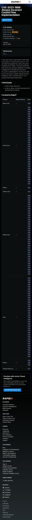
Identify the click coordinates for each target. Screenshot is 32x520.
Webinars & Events (8, 451)
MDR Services (7, 408)
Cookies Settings (7, 516)
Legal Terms (5, 503)
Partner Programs (8, 436)
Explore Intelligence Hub (12, 390)
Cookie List (5, 512)
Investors (5, 438)
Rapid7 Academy (8, 471)
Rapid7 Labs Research (9, 453)
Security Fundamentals (9, 457)
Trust (4, 510)
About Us (5, 429)
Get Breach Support (9, 420)
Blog (4, 447)
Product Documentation (10, 468)
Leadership (6, 431)
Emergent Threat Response (11, 449)
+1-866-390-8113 (8, 480)
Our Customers (7, 435)
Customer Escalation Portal (11, 473)
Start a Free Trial (8, 416)
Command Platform (8, 404)
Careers (5, 440)
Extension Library (8, 469)
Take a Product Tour (9, 418)
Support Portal (7, 466)
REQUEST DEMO (7, 20)
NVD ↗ (5, 53)
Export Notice (6, 507)
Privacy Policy (6, 505)
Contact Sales (7, 422)
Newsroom (6, 433)
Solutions (5, 410)
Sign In (5, 464)
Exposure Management (9, 406)
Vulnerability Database (9, 455)
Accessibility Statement (8, 514)
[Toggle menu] (29, 2)
